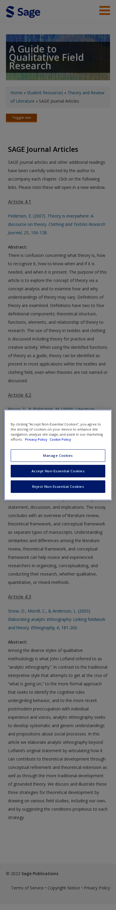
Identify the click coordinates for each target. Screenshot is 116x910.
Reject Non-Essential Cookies (58, 486)
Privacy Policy (36, 439)
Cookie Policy (60, 439)
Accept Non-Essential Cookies (58, 471)
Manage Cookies (58, 455)
